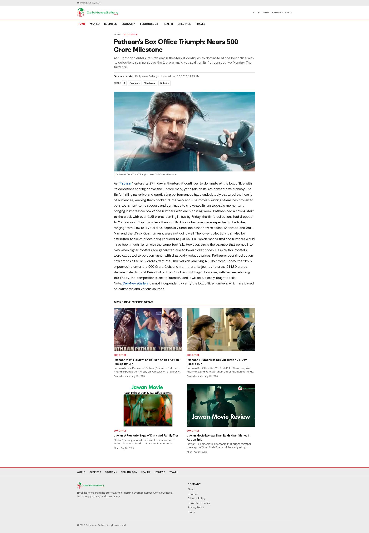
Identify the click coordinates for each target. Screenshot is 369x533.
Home (82, 24)
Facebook (135, 83)
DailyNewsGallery (136, 283)
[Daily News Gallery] (97, 12)
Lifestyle (184, 24)
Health (168, 24)
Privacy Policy (196, 507)
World (95, 24)
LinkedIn (164, 83)
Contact (193, 494)
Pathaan (126, 183)
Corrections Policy (199, 503)
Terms (191, 512)
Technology (149, 24)
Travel (200, 24)
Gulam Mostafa (123, 76)
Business (110, 24)
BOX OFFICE (131, 34)
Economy (128, 24)
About (191, 489)
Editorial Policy (196, 498)
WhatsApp (149, 83)
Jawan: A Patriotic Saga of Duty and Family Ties (146, 435)
